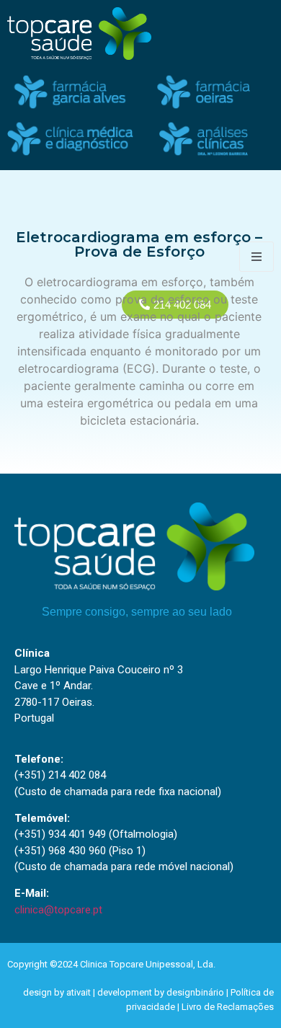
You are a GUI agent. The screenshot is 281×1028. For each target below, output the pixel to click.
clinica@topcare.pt (58, 909)
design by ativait (57, 992)
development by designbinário (160, 992)
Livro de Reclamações (228, 1006)
